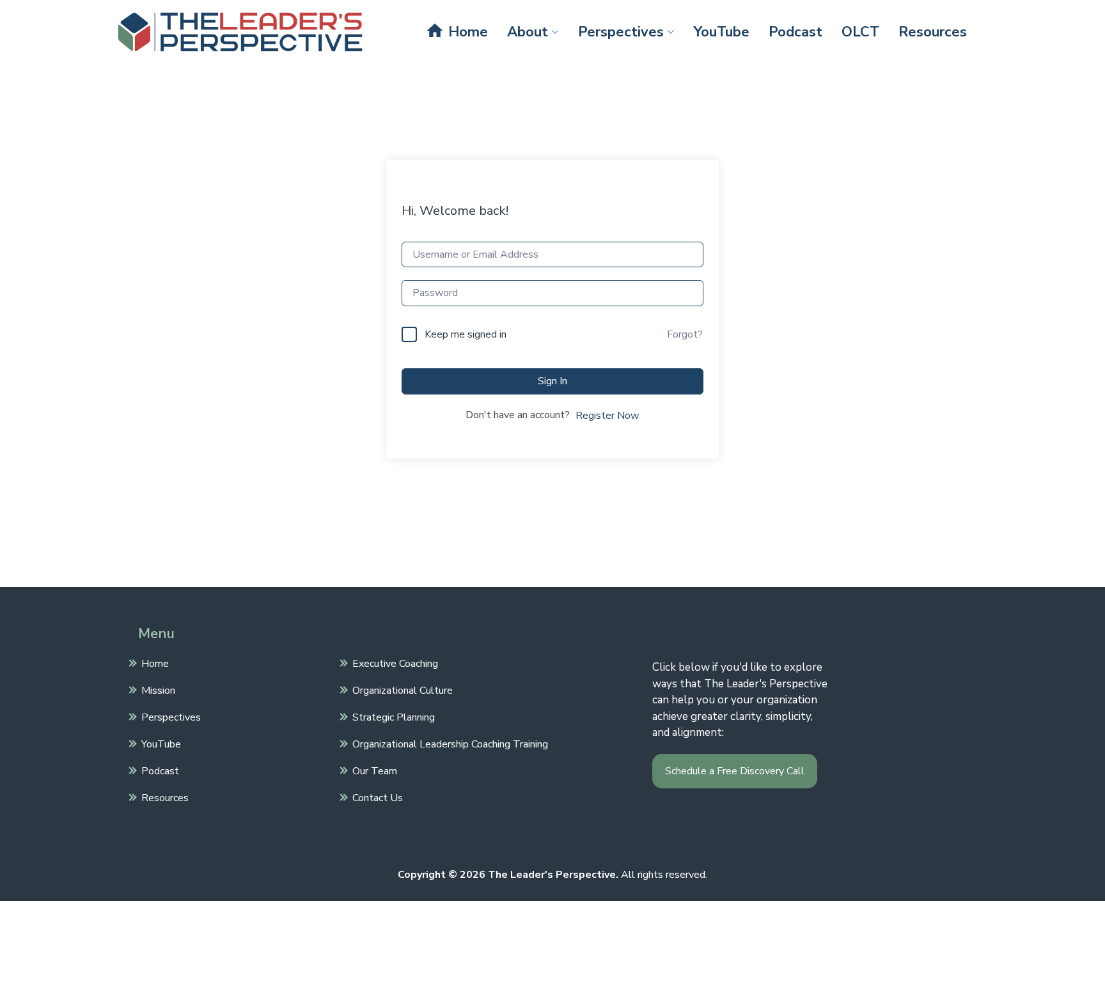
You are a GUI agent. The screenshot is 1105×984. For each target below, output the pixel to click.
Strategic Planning (393, 716)
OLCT (860, 32)
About (527, 32)
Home (456, 31)
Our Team (374, 770)
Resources (932, 32)
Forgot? (685, 334)
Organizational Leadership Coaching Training (450, 743)
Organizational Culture (402, 689)
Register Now (607, 416)
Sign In (552, 381)
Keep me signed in (465, 334)
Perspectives (621, 32)
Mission (158, 689)
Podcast (795, 32)
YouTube (721, 32)
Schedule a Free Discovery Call (734, 771)
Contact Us (377, 797)
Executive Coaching (395, 663)
